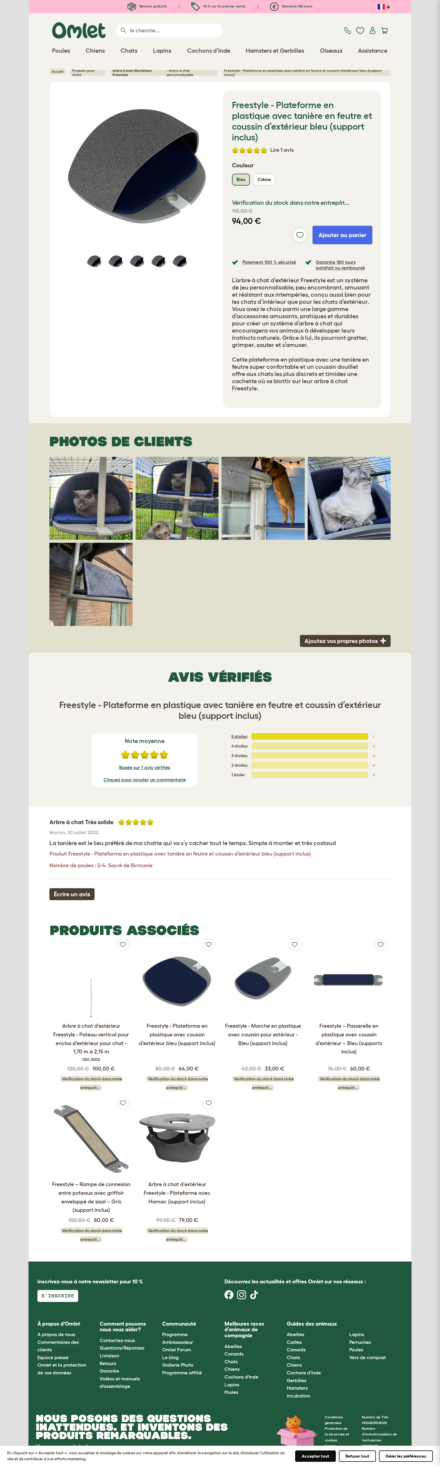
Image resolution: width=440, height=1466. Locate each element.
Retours (108, 1363)
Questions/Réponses (122, 1347)
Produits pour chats (83, 73)
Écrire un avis (72, 894)
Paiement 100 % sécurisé (269, 262)
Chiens (231, 1369)
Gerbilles (296, 1380)
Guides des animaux (312, 1324)
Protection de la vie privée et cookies (337, 1434)
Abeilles (233, 1346)
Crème (264, 179)
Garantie (109, 1370)
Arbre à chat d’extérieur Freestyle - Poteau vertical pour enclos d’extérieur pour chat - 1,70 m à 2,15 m (91, 1042)
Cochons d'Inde (241, 1376)
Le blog (170, 1357)
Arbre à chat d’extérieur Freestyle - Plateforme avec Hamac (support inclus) (177, 1193)
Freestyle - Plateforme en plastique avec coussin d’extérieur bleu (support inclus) (177, 1034)
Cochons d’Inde (304, 1372)
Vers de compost (367, 1357)
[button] (345, 1324)
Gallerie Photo (177, 1365)
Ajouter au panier (342, 235)
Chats (231, 1361)
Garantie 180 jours (296, 6)
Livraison (109, 1355)
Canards (233, 1353)
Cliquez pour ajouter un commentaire (145, 779)
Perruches (360, 1342)
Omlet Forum (176, 1349)
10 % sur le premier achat (223, 6)
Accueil (57, 71)
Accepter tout (315, 1456)
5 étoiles (239, 736)
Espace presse (53, 1357)
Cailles (294, 1342)
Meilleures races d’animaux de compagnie (244, 1330)
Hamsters (297, 1388)
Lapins (231, 1384)
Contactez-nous (117, 1340)
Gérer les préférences (406, 1456)
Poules (231, 1392)
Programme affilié (182, 1372)
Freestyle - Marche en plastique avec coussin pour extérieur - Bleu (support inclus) (263, 1034)
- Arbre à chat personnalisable (153, 73)
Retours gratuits (153, 6)
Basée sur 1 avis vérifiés (144, 767)
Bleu (240, 179)
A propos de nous (56, 1334)
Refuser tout (357, 1456)
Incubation (298, 1395)
